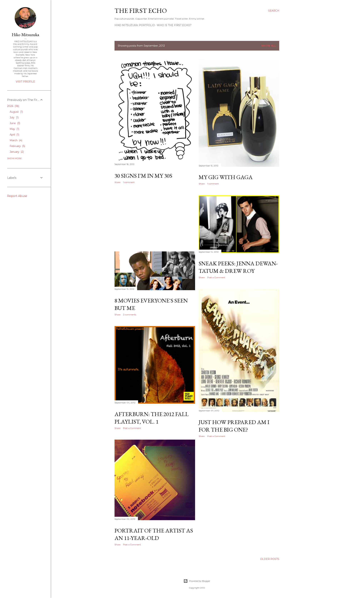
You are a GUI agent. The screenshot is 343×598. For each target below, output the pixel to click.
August (16, 111)
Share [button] (117, 182)
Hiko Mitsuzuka (25, 34)
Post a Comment (216, 277)
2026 (12, 106)
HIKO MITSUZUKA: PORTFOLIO (135, 25)
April (14, 134)
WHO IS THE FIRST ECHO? (174, 25)
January (16, 151)
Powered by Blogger (199, 581)
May (14, 129)
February (17, 146)
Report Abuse (17, 196)
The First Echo (141, 10)
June (14, 123)
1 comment (129, 182)
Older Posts (269, 559)
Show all (268, 45)
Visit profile (25, 81)
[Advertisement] (155, 217)
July (14, 117)
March (15, 140)
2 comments (129, 314)
